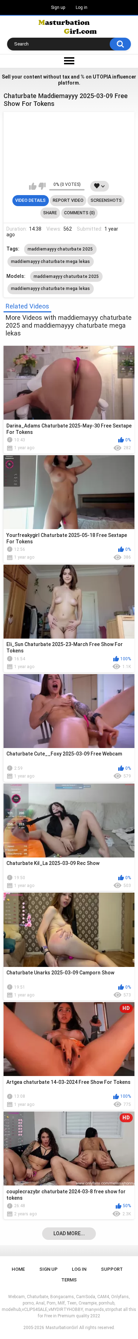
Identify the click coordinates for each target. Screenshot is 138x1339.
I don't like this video (42, 186)
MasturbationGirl (62, 1327)
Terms (69, 1279)
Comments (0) (79, 212)
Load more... (69, 1233)
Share (50, 212)
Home (18, 1269)
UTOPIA (102, 77)
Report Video (68, 200)
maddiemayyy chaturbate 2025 (60, 249)
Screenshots (106, 200)
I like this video (32, 186)
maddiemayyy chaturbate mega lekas (50, 261)
